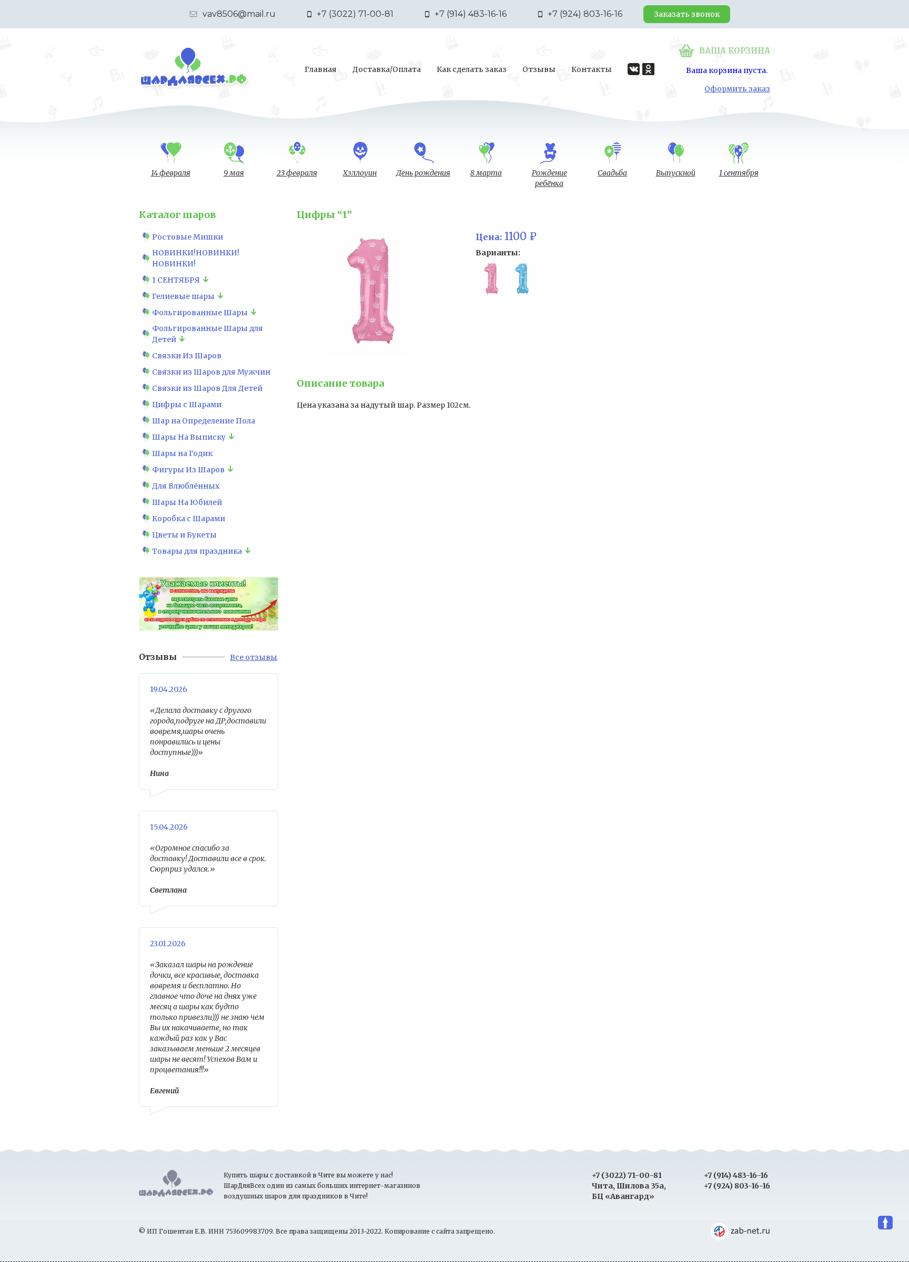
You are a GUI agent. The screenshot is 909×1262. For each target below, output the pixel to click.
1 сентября (739, 173)
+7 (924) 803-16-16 (585, 14)
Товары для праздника (197, 551)
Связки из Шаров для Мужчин (211, 372)
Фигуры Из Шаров (188, 469)
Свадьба (612, 173)
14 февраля (170, 173)
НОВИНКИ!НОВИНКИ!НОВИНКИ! (195, 258)
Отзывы (539, 69)
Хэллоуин (360, 173)
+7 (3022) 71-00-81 (355, 14)
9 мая (234, 173)
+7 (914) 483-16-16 (471, 14)
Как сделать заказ (472, 69)
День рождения (423, 173)
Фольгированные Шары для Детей (207, 334)
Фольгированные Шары (200, 312)
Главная (321, 69)
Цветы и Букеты (184, 535)
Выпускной (675, 173)
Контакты (591, 69)
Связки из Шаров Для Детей (207, 388)
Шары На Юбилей (187, 502)
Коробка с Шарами (188, 518)
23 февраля (297, 173)
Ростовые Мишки (187, 237)
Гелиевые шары (183, 296)
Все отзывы (253, 657)
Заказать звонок (687, 14)
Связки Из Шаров (186, 355)
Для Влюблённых (185, 486)
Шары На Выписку (189, 437)
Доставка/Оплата (386, 69)
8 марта (486, 173)
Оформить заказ (737, 89)
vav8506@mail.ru (239, 14)
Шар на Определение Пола (203, 421)
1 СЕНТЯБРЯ (176, 280)
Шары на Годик (182, 453)
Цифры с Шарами (186, 404)
